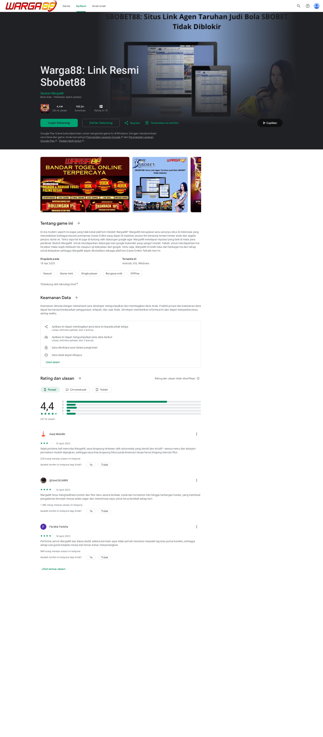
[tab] (66, 6)
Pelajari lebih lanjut (70, 141)
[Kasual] (47, 273)
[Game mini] (66, 273)
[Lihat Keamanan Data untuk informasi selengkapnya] (76, 297)
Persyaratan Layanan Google (103, 137)
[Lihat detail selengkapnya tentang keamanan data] (52, 362)
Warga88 (134, 231)
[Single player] (89, 273)
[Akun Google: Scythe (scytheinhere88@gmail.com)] (316, 5)
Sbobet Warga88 (62, 243)
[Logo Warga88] (31, 6)
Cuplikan (269, 123)
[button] (106, 110)
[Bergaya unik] (114, 273)
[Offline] (134, 273)
